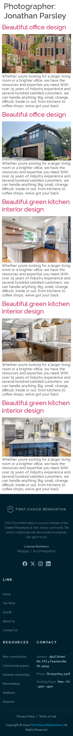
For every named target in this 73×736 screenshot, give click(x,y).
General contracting (16, 674)
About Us (9, 621)
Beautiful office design (34, 27)
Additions (9, 692)
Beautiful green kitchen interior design (36, 205)
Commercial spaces (16, 665)
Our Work (9, 603)
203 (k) (7, 612)
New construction (14, 656)
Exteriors (8, 701)
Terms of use (47, 716)
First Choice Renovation (46, 725)
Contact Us (10, 630)
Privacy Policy (26, 716)
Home (7, 594)
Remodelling (11, 683)
